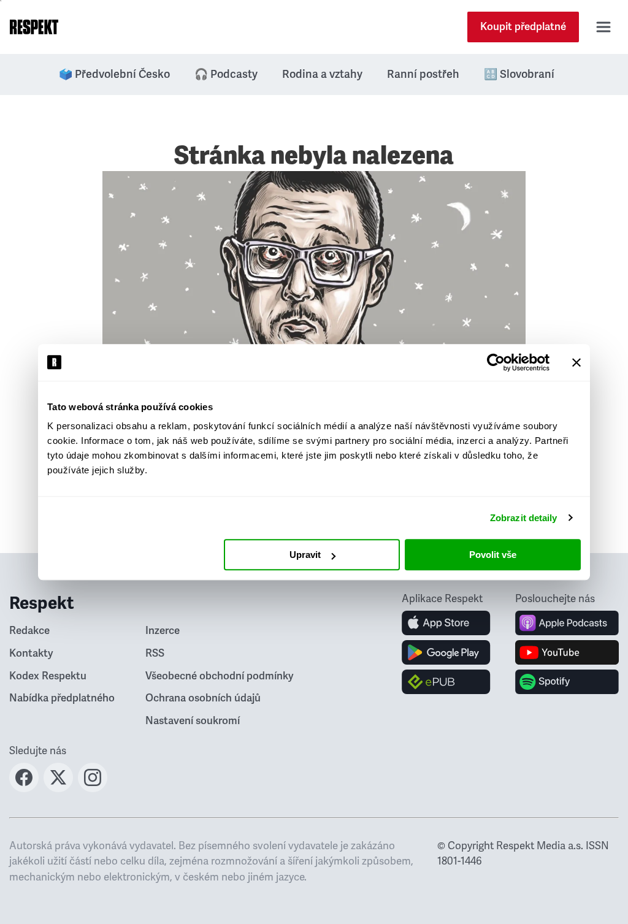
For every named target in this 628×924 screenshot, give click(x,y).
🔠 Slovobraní (519, 74)
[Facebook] (24, 788)
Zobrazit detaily (523, 518)
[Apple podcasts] (567, 623)
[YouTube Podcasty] (567, 652)
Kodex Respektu (47, 676)
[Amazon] (446, 682)
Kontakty (31, 653)
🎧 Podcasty (226, 74)
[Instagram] (92, 788)
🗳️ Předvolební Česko (114, 74)
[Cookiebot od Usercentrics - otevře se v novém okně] (496, 362)
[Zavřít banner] (576, 362)
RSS (154, 653)
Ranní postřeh (423, 74)
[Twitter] (58, 788)
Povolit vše (492, 554)
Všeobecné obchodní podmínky (219, 676)
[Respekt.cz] (34, 27)
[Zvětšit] (314, 331)
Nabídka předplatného (62, 698)
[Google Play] (446, 652)
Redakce (29, 630)
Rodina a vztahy (322, 74)
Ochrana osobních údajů (203, 698)
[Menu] (603, 27)
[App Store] (446, 623)
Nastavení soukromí (192, 720)
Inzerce (162, 630)
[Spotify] (567, 682)
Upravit (305, 554)
